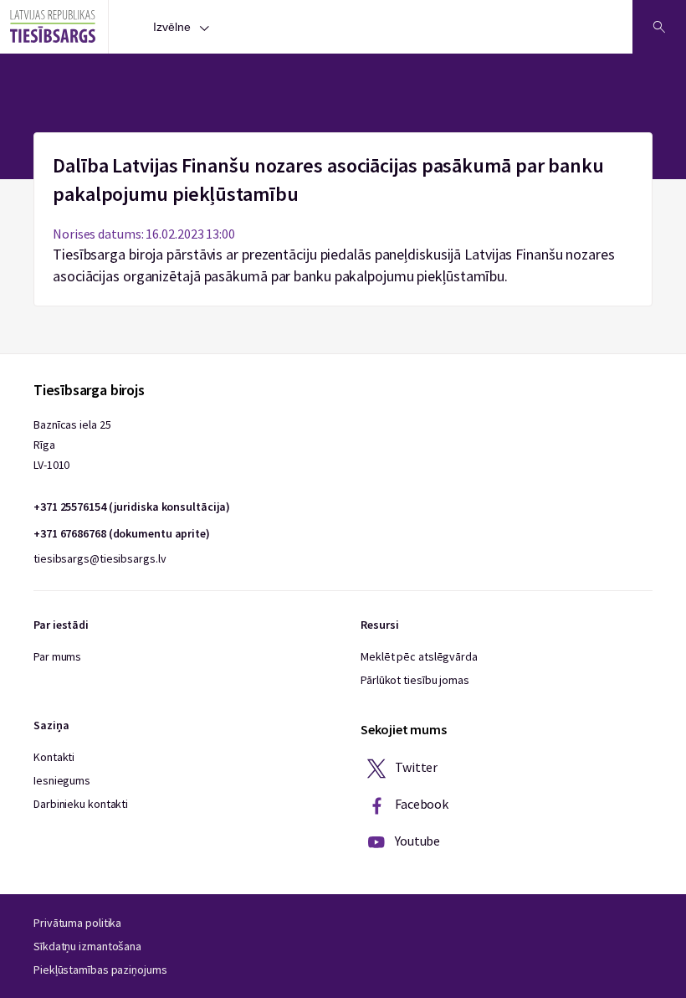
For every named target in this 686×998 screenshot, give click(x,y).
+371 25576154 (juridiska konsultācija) (131, 506)
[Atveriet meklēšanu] (659, 27)
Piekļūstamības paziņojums (100, 969)
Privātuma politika (77, 922)
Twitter (415, 767)
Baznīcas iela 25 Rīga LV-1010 (71, 444)
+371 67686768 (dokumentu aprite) (121, 533)
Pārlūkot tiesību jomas (415, 679)
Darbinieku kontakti (80, 803)
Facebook (420, 803)
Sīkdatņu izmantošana (87, 946)
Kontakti (53, 756)
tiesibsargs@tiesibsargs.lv (99, 558)
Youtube (416, 840)
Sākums (343, 142)
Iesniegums (61, 780)
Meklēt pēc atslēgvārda (419, 656)
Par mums (57, 656)
